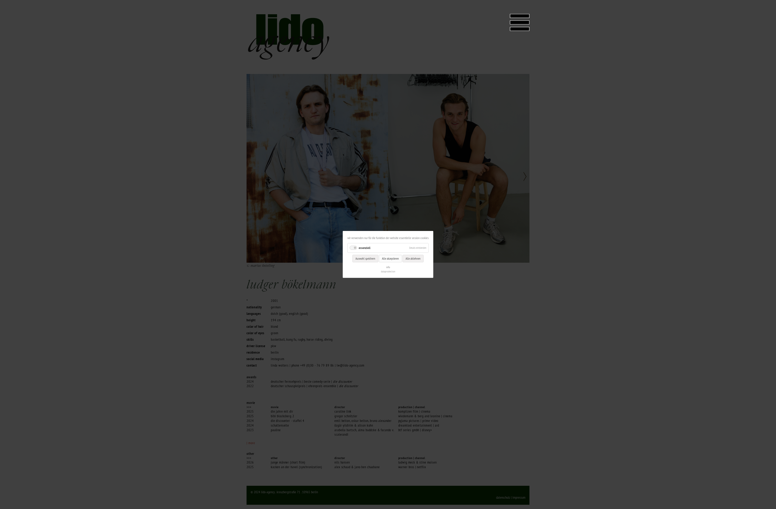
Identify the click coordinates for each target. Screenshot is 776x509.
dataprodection (388, 271)
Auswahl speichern (365, 258)
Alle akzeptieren (390, 258)
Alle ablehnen (413, 258)
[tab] (504, 22)
